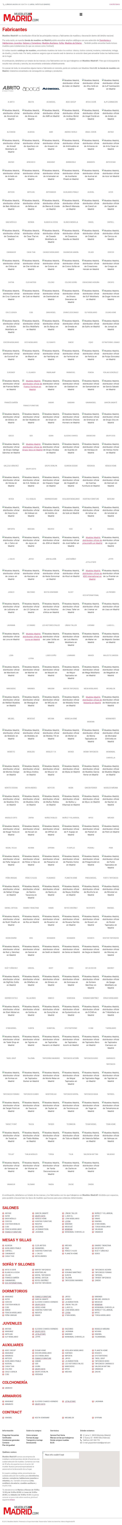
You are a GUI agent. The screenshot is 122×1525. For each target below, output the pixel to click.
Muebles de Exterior (73, 43)
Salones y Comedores (32, 43)
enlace (12, 1500)
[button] (81, 14)
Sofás (61, 43)
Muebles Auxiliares (50, 43)
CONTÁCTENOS (114, 4)
